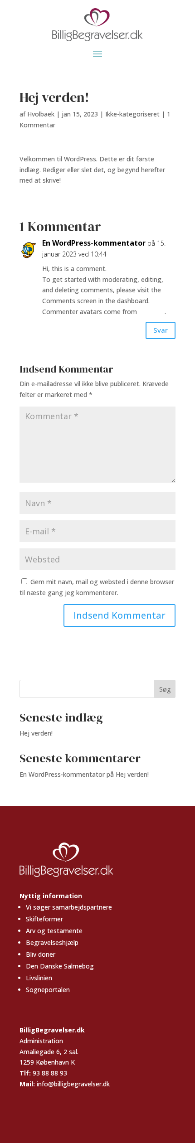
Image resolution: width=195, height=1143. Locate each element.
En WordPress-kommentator (94, 243)
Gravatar (152, 311)
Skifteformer (44, 919)
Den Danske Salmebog (60, 966)
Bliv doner (40, 954)
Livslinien (39, 977)
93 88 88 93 (50, 1073)
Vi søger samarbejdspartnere (69, 907)
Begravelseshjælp (52, 942)
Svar (160, 329)
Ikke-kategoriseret (132, 114)
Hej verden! (36, 733)
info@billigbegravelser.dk (73, 1084)
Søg (165, 689)
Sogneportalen (48, 989)
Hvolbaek (40, 114)
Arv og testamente (54, 930)
